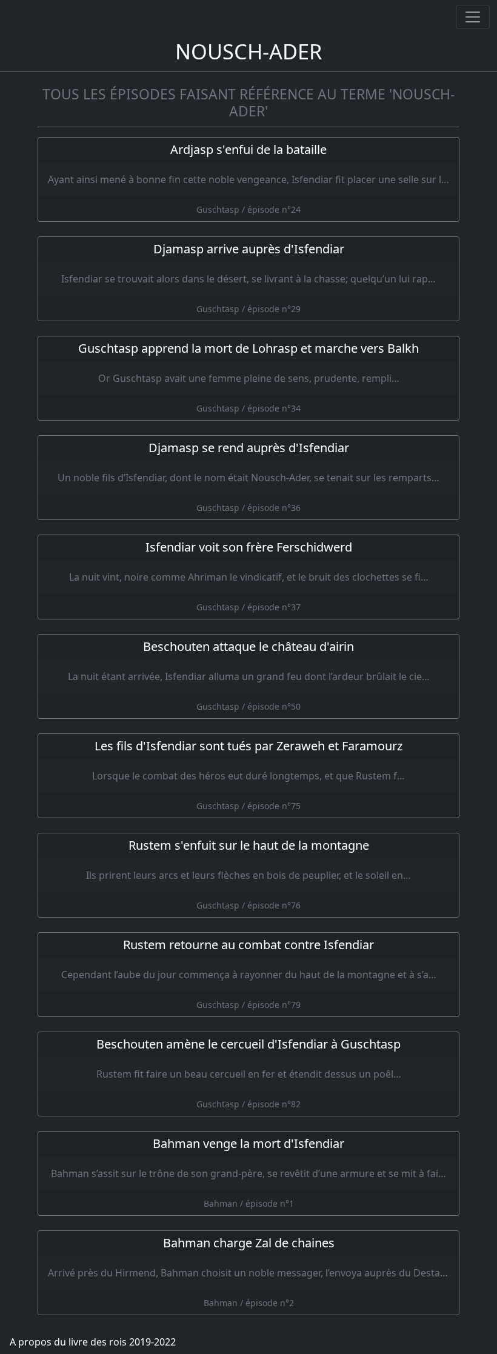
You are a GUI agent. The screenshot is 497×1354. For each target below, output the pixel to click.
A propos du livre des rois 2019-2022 (93, 1342)
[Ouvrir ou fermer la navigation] (473, 17)
